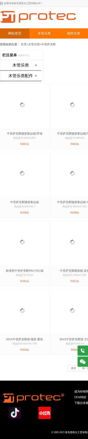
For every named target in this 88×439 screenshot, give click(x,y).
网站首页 (14, 33)
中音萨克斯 (48, 44)
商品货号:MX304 (75, 343)
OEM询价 (80, 397)
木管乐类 (44, 33)
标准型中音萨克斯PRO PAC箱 (24, 270)
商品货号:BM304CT (24, 206)
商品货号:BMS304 (75, 138)
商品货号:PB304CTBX (75, 275)
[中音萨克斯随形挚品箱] (22, 153)
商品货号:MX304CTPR (24, 343)
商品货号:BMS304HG (24, 138)
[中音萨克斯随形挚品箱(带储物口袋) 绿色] (22, 84)
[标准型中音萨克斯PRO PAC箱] (22, 222)
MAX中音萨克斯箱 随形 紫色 (24, 339)
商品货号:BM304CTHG (74, 206)
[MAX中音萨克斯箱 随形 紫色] (22, 290)
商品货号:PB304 (24, 275)
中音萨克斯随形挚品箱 (24, 202)
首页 (24, 44)
